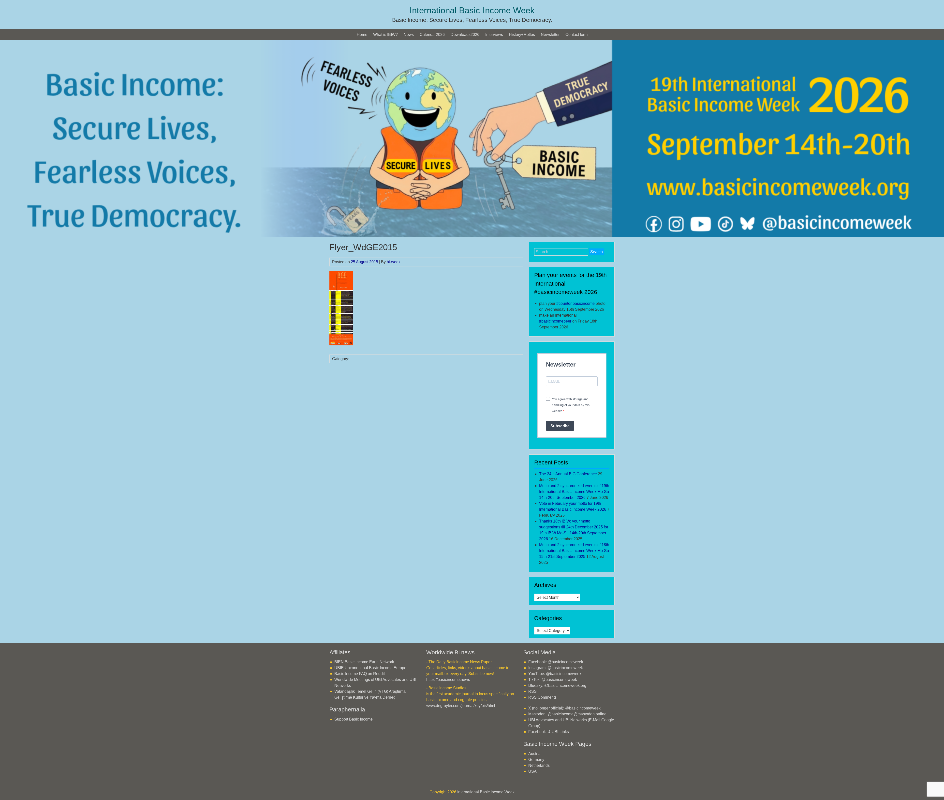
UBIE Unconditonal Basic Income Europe (370, 668)
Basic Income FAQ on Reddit (359, 674)
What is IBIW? (385, 34)
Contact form (576, 34)
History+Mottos (522, 34)
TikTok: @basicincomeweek (552, 679)
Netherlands (539, 765)
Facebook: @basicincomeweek (555, 662)
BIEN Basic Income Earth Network (364, 662)
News (409, 34)
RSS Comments (542, 697)
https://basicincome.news (448, 679)
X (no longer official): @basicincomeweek (564, 708)
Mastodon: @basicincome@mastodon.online (567, 714)
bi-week (393, 262)
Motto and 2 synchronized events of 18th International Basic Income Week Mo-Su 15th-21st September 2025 (574, 551)
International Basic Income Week (472, 10)
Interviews (494, 34)
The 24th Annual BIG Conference (568, 474)
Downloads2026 (465, 34)
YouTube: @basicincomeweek (554, 674)
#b (555, 321)
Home (362, 34)
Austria (534, 754)
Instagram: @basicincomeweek (555, 668)
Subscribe (560, 426)
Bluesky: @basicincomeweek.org (557, 685)
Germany (536, 759)
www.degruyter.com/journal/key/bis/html (460, 706)
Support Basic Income (353, 719)
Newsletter (550, 34)
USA (532, 771)
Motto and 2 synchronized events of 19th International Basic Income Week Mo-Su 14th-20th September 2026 (574, 492)
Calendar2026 (432, 34)
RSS (532, 691)
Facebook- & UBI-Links (548, 732)
